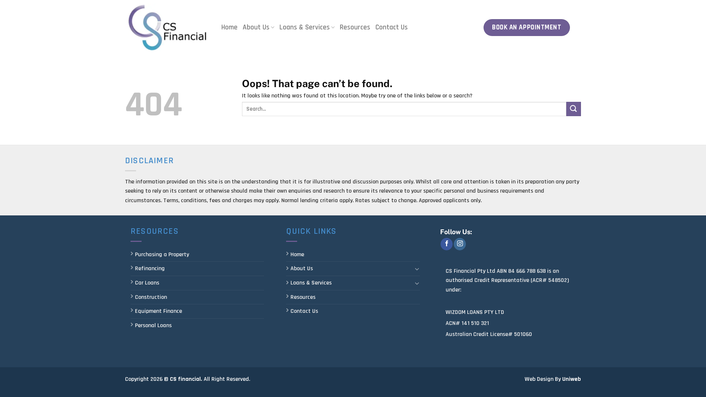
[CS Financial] (167, 27)
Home (229, 27)
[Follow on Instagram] (460, 244)
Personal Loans (153, 325)
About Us (256, 27)
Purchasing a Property (162, 254)
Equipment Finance (158, 311)
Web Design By (543, 379)
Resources (355, 27)
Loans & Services (304, 27)
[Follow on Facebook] (447, 244)
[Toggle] (417, 268)
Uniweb (571, 379)
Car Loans (147, 283)
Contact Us (391, 27)
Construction (151, 297)
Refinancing (150, 268)
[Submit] (573, 109)
